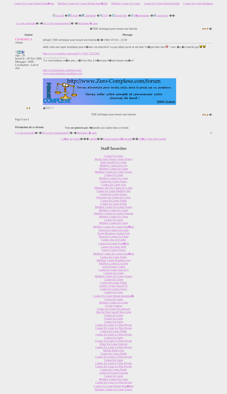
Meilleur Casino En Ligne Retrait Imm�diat (83, 3)
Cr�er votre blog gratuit (152, 138)
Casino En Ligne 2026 (113, 246)
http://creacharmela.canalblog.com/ (62, 70)
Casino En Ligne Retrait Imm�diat (34, 3)
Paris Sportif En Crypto (113, 162)
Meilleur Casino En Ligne (125, 3)
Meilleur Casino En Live (113, 165)
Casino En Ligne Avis (113, 184)
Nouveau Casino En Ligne (114, 230)
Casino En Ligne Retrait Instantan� (113, 295)
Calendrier (90, 15)
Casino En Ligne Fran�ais (113, 243)
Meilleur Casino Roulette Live (114, 260)
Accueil (59, 15)
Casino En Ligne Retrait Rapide (162, 3)
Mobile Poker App (113, 350)
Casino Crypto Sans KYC (113, 285)
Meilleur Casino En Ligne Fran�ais (113, 226)
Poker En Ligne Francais (114, 344)
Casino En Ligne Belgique (198, 3)
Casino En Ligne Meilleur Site (113, 191)
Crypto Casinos (113, 305)
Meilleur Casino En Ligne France (113, 171)
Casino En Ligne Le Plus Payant (113, 324)
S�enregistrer (142, 15)
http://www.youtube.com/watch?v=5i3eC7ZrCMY (71, 53)
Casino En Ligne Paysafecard (113, 308)
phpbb (93, 138)
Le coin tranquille (26, 23)
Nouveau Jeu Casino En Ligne (113, 197)
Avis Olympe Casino (113, 266)
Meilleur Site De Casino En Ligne (114, 187)
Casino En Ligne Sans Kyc (113, 269)
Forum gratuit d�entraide (117, 138)
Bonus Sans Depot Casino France (113, 159)
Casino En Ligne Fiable (113, 200)
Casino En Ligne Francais (113, 372)
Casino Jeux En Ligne (113, 239)
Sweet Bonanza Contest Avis (113, 233)
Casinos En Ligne (114, 273)
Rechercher (120, 15)
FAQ (105, 15)
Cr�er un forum (70, 138)
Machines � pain (88, 23)
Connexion (162, 15)
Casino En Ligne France (113, 181)
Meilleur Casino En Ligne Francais (113, 213)
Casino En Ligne (113, 155)
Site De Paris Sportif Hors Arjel (113, 312)
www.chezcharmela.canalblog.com (62, 73)
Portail (74, 15)
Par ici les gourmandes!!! (57, 23)
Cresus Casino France (113, 249)
